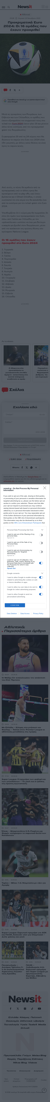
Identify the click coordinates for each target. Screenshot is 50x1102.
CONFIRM (15, 605)
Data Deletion (12, 613)
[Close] (45, 488)
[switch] (41, 535)
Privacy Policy (38, 613)
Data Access (25, 613)
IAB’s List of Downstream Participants (28, 523)
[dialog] (25, 551)
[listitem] (25, 530)
